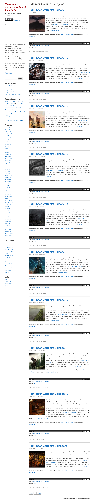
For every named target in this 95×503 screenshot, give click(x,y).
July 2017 (7, 146)
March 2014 (8, 213)
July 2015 (7, 186)
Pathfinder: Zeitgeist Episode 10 (48, 393)
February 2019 (8, 134)
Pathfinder (35, 51)
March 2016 (8, 173)
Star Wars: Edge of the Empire (12, 268)
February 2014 (8, 215)
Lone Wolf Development (67, 34)
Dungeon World (9, 249)
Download (46, 45)
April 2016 (7, 171)
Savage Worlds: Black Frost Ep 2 (13, 92)
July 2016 (7, 165)
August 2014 (8, 204)
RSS (35, 48)
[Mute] (85, 43)
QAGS (6, 262)
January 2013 (8, 232)
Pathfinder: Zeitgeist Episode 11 (48, 347)
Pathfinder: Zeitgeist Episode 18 (48, 10)
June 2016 (7, 167)
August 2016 (8, 163)
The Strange (8, 270)
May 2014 (7, 209)
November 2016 (8, 159)
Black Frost (7, 245)
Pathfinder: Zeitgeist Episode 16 (48, 106)
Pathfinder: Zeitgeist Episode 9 (48, 445)
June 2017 (7, 148)
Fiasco (6, 253)
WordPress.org (8, 286)
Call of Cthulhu (9, 247)
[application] (59, 43)
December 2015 (8, 179)
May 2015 (7, 190)
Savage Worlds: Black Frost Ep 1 (16, 120)
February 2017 (8, 152)
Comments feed (8, 284)
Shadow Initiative (9, 266)
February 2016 (8, 175)
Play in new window (38, 45)
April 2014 (7, 211)
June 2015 (7, 188)
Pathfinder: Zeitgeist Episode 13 (48, 252)
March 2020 (8, 129)
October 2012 (8, 236)
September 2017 (9, 144)
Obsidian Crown (9, 256)
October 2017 (8, 142)
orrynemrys (40, 12)
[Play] (30, 43)
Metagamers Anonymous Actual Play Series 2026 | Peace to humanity (76, 498)
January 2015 (8, 198)
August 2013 (8, 221)
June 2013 (7, 223)
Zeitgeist (39, 51)
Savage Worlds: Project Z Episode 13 (14, 90)
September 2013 (9, 219)
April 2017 (7, 150)
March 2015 (8, 194)
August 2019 (8, 132)
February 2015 (8, 196)
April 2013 (7, 227)
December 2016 (8, 157)
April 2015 (7, 192)
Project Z (7, 260)
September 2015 (9, 184)
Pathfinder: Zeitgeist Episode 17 (48, 58)
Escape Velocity (9, 251)
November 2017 (8, 140)
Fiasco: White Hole (9, 88)
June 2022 (7, 127)
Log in (6, 279)
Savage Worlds (8, 264)
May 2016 (7, 169)
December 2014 (8, 200)
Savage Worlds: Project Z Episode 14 (14, 86)
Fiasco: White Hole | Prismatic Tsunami (15, 112)
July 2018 (7, 136)
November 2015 (8, 182)
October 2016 (8, 161)
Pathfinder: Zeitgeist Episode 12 (48, 300)
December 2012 (8, 234)
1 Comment (43, 99)
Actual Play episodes (54, 31)
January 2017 (8, 154)
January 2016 (8, 177)
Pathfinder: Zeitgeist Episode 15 (48, 153)
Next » (39, 493)
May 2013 (7, 225)
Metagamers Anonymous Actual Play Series (15, 7)
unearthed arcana (9, 108)
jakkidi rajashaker (9, 116)
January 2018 (8, 138)
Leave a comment (44, 51)
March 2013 (8, 229)
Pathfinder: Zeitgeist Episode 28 (13, 94)
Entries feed (8, 282)
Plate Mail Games (52, 372)
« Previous (31, 493)
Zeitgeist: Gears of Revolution (60, 24)
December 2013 (8, 217)
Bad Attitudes (8, 243)
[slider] (88, 43)
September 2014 (9, 202)
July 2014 (7, 207)
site (5, 120)
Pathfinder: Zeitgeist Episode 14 (48, 204)
